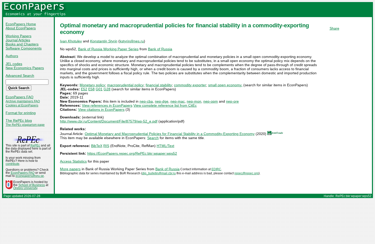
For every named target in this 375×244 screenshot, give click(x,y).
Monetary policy (92, 85)
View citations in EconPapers (101, 109)
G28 (107, 89)
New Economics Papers (25, 68)
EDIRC (216, 169)
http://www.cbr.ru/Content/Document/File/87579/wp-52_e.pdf (108, 121)
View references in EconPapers (107, 105)
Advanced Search (20, 76)
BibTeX (96, 146)
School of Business (31, 185)
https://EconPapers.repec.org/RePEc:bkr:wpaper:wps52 (132, 153)
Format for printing (21, 113)
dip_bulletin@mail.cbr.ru (159, 173)
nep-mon (194, 101)
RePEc (35, 145)
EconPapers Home (21, 24)
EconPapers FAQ (19, 97)
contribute (12, 163)
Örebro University (25, 188)
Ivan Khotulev (71, 41)
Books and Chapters (22, 44)
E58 (91, 89)
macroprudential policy (125, 85)
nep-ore (232, 101)
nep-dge (161, 101)
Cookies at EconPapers (22, 105)
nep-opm (210, 101)
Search (153, 138)
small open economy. (225, 85)
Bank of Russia (160, 49)
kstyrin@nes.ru (132, 41)
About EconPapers (21, 28)
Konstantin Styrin (103, 41)
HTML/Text (165, 146)
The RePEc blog (19, 120)
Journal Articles (18, 40)
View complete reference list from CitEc (165, 105)
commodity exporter (190, 85)
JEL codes (14, 64)
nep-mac (177, 101)
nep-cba (146, 101)
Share (334, 28)
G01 (99, 89)
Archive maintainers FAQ (23, 101)
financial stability (159, 85)
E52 (84, 89)
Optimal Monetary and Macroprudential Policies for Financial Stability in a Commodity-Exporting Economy (170, 134)
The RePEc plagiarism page (25, 124)
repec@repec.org (246, 173)
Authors (12, 56)
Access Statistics (73, 161)
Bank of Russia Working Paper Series (108, 49)
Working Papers (18, 36)
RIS (106, 146)
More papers (70, 169)
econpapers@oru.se (30, 175)
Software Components (24, 48)
